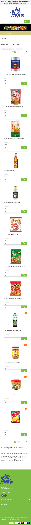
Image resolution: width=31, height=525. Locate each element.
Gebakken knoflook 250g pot (12, 362)
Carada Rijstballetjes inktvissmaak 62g (13, 298)
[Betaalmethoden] (10, 523)
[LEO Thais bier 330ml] (15, 160)
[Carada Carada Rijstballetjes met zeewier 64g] (15, 256)
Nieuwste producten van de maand (14, 42)
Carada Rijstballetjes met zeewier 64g (15, 266)
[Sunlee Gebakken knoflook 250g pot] (15, 352)
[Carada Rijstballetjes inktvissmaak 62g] (15, 288)
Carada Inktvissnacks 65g (12, 234)
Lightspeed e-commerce (20, 517)
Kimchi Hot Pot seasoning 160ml (13, 106)
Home (2, 42)
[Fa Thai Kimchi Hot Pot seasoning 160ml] (15, 97)
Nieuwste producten (7, 49)
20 (26, 51)
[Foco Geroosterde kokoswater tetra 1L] (15, 320)
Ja (10, 3)
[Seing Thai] (15, 12)
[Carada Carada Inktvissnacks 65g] (15, 224)
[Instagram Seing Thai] (5, 495)
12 (17, 49)
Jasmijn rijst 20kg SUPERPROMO (14, 138)
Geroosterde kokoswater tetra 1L (13, 330)
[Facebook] (2, 495)
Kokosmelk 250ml (12, 202)
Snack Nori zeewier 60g (11, 426)
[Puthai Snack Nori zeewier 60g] (15, 416)
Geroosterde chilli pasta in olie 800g (15, 75)
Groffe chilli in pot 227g (11, 394)
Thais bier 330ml (9, 170)
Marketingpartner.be (6, 519)
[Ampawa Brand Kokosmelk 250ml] (15, 192)
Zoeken (27, 21)
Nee (15, 3)
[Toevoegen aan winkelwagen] (24, 83)
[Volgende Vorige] (29, 52)
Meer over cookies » (22, 3)
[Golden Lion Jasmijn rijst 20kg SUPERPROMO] (15, 128)
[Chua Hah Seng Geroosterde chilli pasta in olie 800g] (15, 65)
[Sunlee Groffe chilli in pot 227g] (15, 384)
